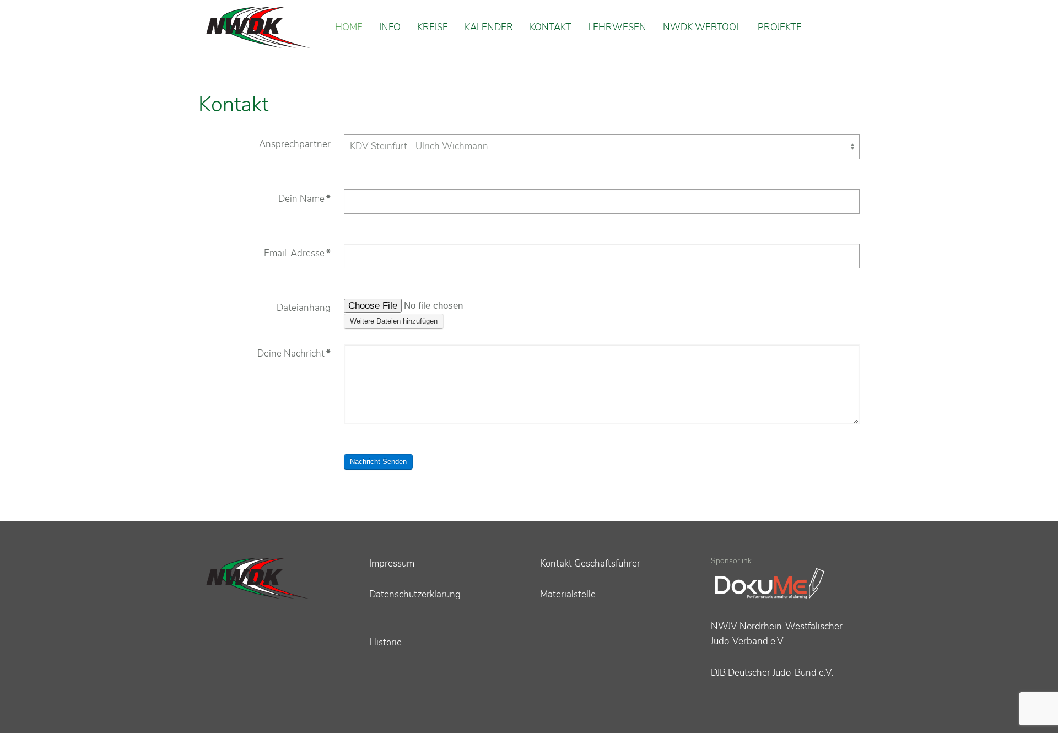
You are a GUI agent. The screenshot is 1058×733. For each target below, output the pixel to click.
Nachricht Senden (378, 461)
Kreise (432, 27)
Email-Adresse (297, 253)
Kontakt (550, 27)
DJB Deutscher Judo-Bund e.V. (772, 672)
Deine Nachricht (294, 353)
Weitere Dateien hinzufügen (394, 321)
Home (349, 27)
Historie (385, 642)
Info (390, 27)
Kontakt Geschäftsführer (590, 563)
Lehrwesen (617, 27)
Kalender (489, 27)
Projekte (780, 27)
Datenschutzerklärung (415, 594)
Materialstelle (568, 594)
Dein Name (304, 198)
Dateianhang (304, 307)
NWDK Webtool (702, 27)
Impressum (391, 563)
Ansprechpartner (295, 144)
